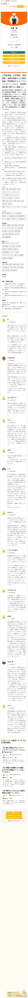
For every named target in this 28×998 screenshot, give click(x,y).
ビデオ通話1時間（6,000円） (14, 62)
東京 (3, 189)
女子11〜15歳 (5, 270)
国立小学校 (14, 225)
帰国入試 (4, 249)
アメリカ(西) (5, 195)
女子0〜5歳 (13, 267)
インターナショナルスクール (9, 228)
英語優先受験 (5, 252)
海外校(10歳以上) (6, 213)
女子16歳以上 (13, 270)
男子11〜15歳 (20, 264)
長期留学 (10, 258)
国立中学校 (17, 231)
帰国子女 (16, 249)
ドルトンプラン (15, 243)
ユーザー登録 (12, 6)
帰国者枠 (10, 249)
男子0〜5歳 (5, 264)
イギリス (16, 195)
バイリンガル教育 (14, 252)
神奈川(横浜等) (13, 189)
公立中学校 (5, 234)
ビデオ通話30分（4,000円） (14, 59)
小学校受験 (20, 255)
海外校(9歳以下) (21, 216)
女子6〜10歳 (20, 267)
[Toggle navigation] (25, 6)
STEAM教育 (5, 246)
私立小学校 (21, 225)
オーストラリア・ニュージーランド (10, 192)
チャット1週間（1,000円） (14, 55)
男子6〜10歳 (12, 264)
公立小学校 (10, 231)
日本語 (4, 276)
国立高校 (11, 234)
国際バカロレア (6, 243)
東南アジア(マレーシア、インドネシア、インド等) (14, 206)
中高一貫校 (12, 246)
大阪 (19, 201)
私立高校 (4, 231)
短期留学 (4, 258)
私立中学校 (20, 228)
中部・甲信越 (13, 201)
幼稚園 (8, 225)
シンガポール (16, 198)
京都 (22, 201)
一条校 (14, 255)
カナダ (11, 195)
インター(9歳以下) (6, 219)
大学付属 (18, 246)
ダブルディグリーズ (7, 255)
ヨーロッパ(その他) (6, 198)
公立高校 (17, 234)
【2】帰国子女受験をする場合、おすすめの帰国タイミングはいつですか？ (13, 770)
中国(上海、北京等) (6, 204)
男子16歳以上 (5, 267)
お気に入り (14, 52)
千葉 (7, 189)
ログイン (20, 6)
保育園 (4, 225)
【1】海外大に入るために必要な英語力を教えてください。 (13, 792)
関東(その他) (5, 201)
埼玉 (19, 189)
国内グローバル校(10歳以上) (9, 216)
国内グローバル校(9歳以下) (19, 219)
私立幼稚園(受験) (6, 237)
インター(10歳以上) (16, 213)
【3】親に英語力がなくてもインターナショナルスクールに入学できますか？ (13, 750)
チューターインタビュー (14, 41)
